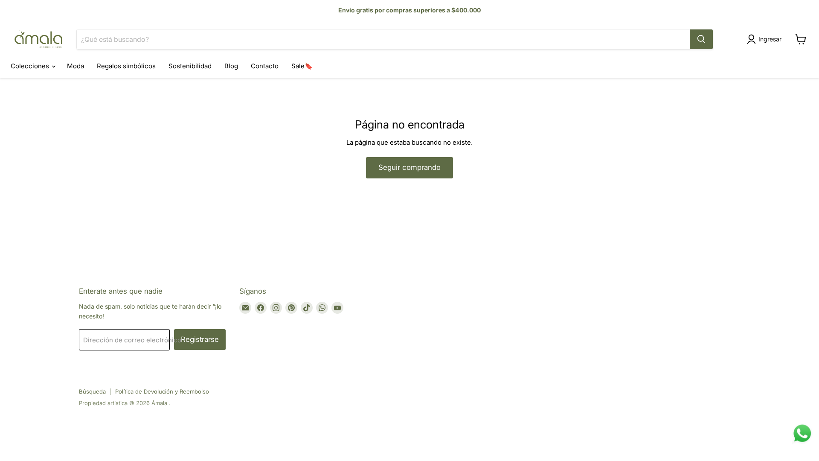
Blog (231, 66)
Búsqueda (92, 391)
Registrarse (200, 339)
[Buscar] (701, 39)
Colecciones (31, 66)
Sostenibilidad (190, 66)
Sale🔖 (302, 66)
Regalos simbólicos (126, 66)
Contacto (265, 66)
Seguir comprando (409, 167)
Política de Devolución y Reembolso (162, 391)
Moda (75, 66)
